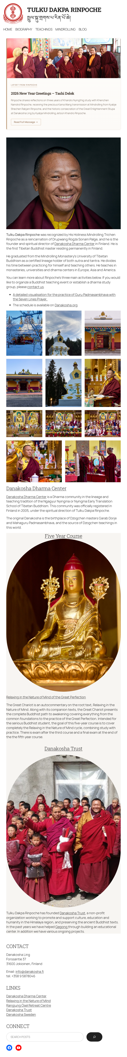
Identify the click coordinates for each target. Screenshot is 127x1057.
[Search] (94, 1037)
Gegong (61, 927)
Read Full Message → (26, 122)
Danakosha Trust (63, 748)
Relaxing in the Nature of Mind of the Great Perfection (46, 697)
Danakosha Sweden (21, 1014)
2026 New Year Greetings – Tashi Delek (42, 93)
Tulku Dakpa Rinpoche (64, 10)
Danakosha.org (66, 305)
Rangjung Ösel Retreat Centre (28, 1005)
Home (7, 29)
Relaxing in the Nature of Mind (28, 1000)
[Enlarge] (116, 141)
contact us (35, 287)
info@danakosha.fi (30, 971)
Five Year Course (63, 536)
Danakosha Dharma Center (74, 243)
